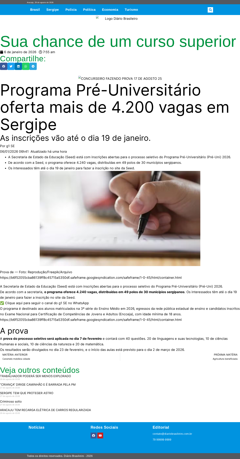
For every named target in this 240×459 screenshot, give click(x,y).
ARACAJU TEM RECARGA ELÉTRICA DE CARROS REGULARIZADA (45, 410)
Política (89, 9)
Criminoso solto (11, 401)
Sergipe (52, 9)
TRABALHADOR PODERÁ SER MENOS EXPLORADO (35, 376)
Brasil (35, 9)
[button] (210, 10)
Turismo (131, 9)
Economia (110, 9)
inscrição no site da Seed (54, 297)
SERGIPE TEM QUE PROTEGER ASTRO (26, 393)
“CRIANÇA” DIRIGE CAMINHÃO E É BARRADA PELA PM (38, 384)
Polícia (71, 9)
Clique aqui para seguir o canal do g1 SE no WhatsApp (47, 303)
